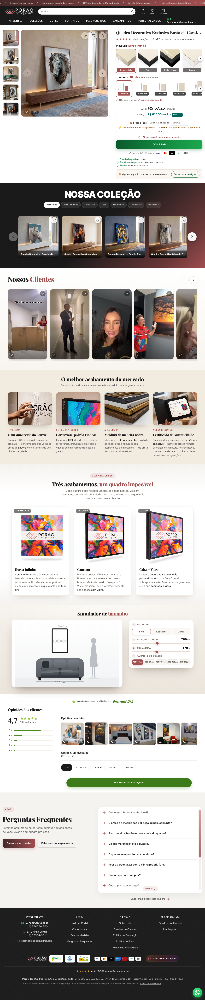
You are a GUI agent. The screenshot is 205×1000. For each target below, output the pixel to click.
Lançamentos (122, 20)
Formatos (72, 20)
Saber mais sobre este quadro (148, 898)
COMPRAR (159, 144)
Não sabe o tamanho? (140, 100)
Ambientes (15, 20)
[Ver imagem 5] (11, 110)
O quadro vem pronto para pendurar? (131, 854)
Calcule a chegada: (160, 122)
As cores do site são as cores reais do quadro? (137, 833)
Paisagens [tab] (153, 204)
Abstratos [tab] (90, 204)
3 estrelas (128, 767)
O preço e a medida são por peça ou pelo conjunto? (140, 822)
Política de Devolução (125, 935)
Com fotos (81, 767)
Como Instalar (80, 929)
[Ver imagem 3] (11, 74)
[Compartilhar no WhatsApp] (102, 35)
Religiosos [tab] (118, 204)
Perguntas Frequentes (80, 941)
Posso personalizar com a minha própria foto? (136, 864)
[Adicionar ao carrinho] (84, 35)
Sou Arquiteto (170, 929)
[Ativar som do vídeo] (43, 293)
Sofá (141, 631)
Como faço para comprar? (124, 875)
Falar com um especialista (57, 843)
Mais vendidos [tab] (71, 204)
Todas (67, 767)
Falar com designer (186, 174)
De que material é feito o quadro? (128, 843)
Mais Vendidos (96, 20)
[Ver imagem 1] (11, 38)
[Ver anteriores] (184, 280)
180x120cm (173, 662)
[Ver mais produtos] (192, 236)
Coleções (36, 20)
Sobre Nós (125, 923)
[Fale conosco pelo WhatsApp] (197, 992)
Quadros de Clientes (125, 929)
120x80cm (149, 662)
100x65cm (137, 662)
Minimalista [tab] (136, 204)
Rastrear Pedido (80, 923)
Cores (54, 20)
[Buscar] (132, 11)
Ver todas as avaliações (129, 782)
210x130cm (185, 662)
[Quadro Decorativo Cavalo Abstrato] (125, 237)
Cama (181, 631)
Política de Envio (125, 941)
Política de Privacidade (125, 947)
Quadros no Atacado (170, 923)
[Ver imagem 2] (11, 56)
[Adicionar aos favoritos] (93, 35)
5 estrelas (97, 767)
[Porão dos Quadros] (19, 11)
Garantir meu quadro (18, 843)
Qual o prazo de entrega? (124, 885)
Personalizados (149, 20)
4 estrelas (113, 767)
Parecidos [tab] (52, 204)
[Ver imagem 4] (11, 92)
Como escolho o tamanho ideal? (128, 812)
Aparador (161, 631)
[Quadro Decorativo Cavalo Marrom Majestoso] (82, 237)
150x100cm (161, 662)
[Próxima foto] (102, 73)
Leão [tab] (104, 204)
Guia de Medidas (79, 935)
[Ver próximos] (193, 280)
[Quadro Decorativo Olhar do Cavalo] (169, 237)
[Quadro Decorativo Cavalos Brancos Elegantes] (38, 237)
